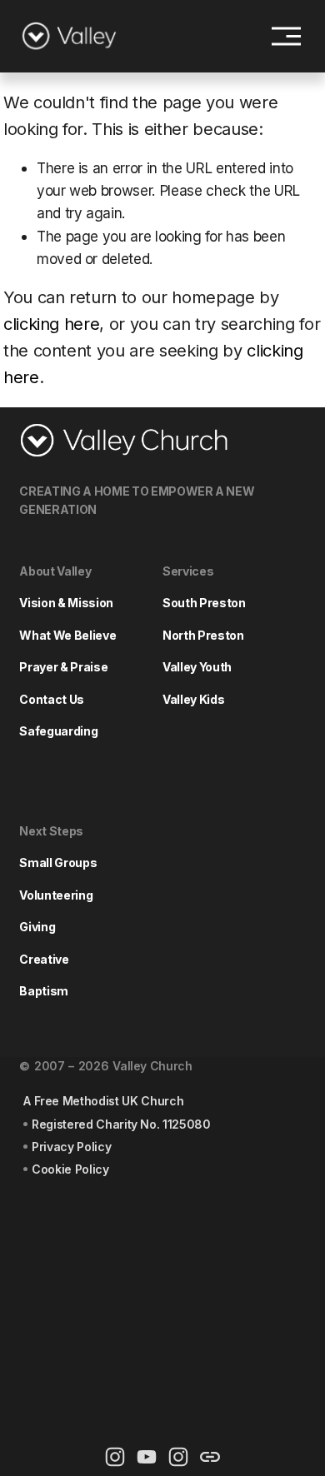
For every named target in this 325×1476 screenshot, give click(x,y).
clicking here (51, 324)
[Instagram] (115, 1457)
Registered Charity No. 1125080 (121, 1124)
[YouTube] (147, 1457)
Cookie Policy (70, 1169)
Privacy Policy (71, 1146)
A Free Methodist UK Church (103, 1101)
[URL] (210, 1457)
